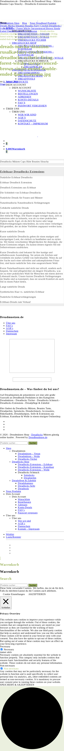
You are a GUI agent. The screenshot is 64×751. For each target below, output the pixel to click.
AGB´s (9, 328)
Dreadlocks (37, 434)
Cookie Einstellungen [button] (14, 594)
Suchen (32, 443)
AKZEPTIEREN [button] (37, 594)
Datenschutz (12, 331)
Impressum (11, 333)
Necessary (9, 649)
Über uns (10, 323)
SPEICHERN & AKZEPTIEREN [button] (17, 684)
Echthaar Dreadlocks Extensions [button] (22, 171)
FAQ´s (9, 325)
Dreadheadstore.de (38, 437)
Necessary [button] (5, 646)
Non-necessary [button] (7, 665)
